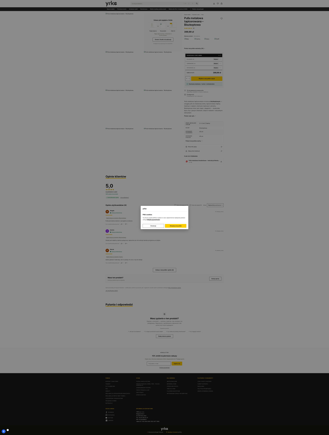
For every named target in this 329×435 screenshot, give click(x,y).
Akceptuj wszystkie (176, 226)
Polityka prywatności (153, 219)
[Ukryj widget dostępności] (8, 430)
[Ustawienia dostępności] (4, 431)
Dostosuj (153, 226)
